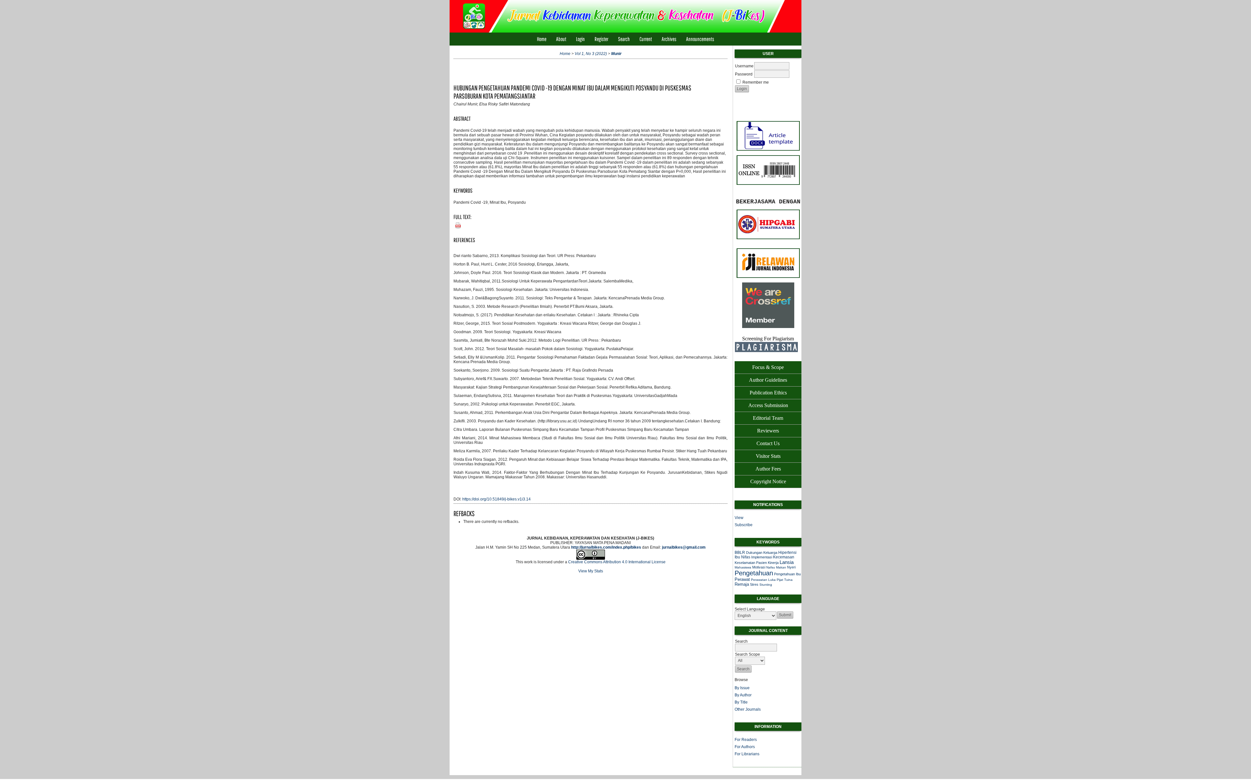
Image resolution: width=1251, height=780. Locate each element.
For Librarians (747, 754)
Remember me (755, 82)
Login (580, 39)
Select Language (750, 609)
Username (744, 66)
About (561, 39)
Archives (669, 39)
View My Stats (590, 571)
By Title (741, 702)
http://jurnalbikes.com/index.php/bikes (606, 547)
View (739, 517)
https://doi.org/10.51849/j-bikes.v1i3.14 (496, 499)
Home (541, 39)
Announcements (700, 39)
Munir (616, 53)
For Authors (745, 747)
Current (646, 39)
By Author (743, 695)
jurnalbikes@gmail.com (684, 547)
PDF (456, 224)
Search (624, 39)
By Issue (742, 688)
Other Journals (748, 709)
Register (601, 39)
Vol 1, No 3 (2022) (591, 53)
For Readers (746, 739)
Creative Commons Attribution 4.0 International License (617, 562)
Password (744, 74)
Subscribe (744, 525)
